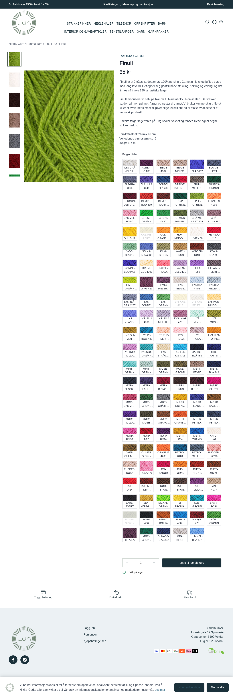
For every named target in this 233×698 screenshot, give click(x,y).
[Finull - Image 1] (14, 59)
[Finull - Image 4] (14, 120)
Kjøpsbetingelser (95, 641)
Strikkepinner (79, 23)
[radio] (129, 166)
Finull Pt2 (51, 43)
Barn (162, 23)
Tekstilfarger (122, 31)
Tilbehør (123, 23)
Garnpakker (158, 31)
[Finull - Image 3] (14, 100)
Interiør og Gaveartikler (85, 31)
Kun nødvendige (189, 687)
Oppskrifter (144, 23)
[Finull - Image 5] (14, 141)
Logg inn (89, 628)
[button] (69, 126)
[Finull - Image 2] (14, 79)
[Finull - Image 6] (14, 161)
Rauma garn (34, 43)
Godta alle (217, 687)
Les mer (160, 689)
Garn (141, 31)
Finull (62, 43)
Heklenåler (104, 23)
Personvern (91, 634)
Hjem (12, 43)
